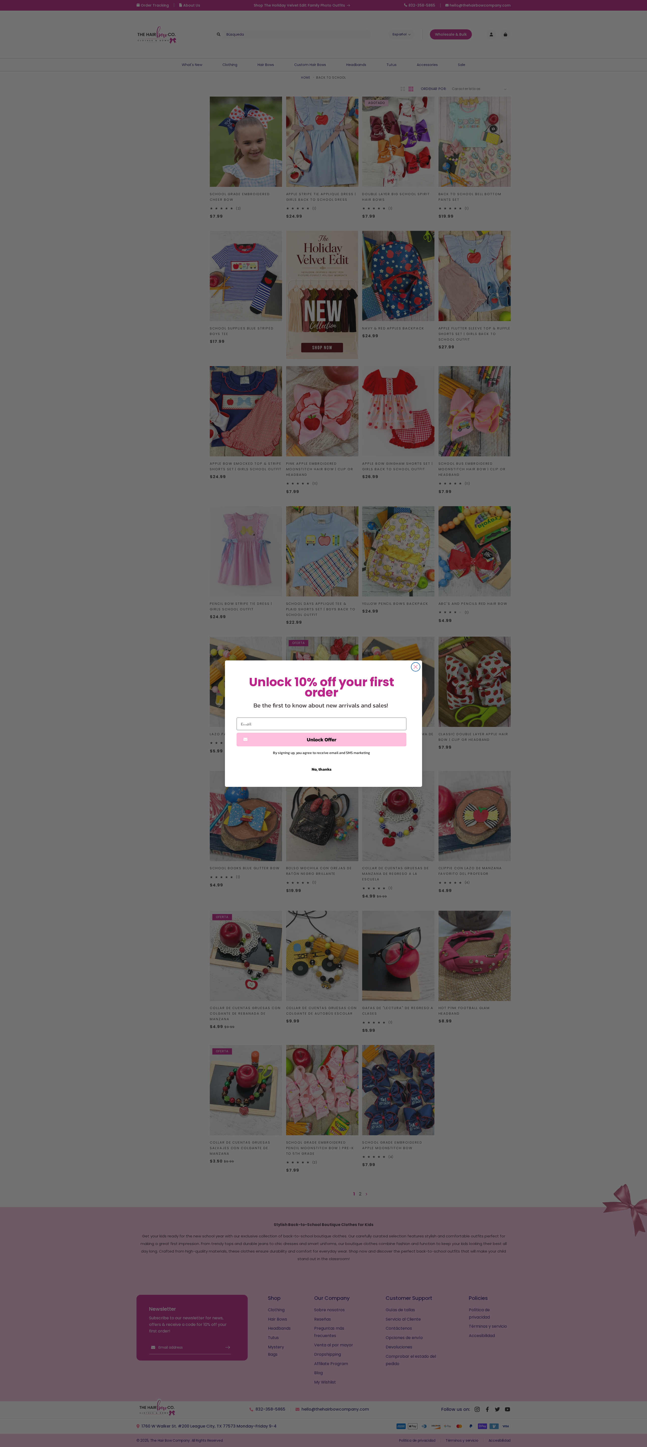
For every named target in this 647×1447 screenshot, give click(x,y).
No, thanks (322, 769)
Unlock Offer (321, 739)
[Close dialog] (415, 666)
